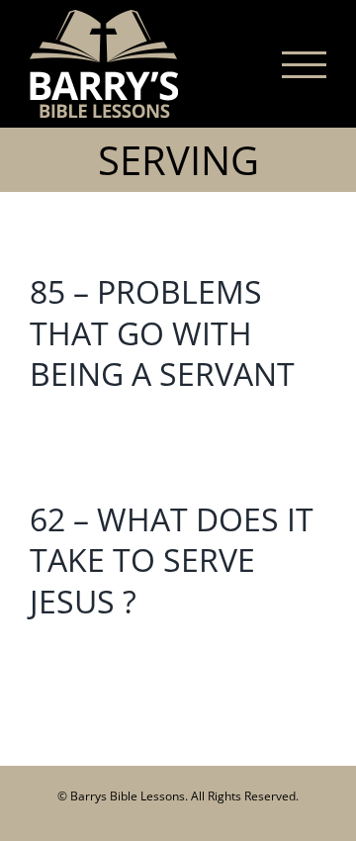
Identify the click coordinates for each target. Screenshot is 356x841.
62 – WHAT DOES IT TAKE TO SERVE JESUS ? (171, 560)
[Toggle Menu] (304, 64)
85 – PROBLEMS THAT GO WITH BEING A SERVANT (162, 332)
